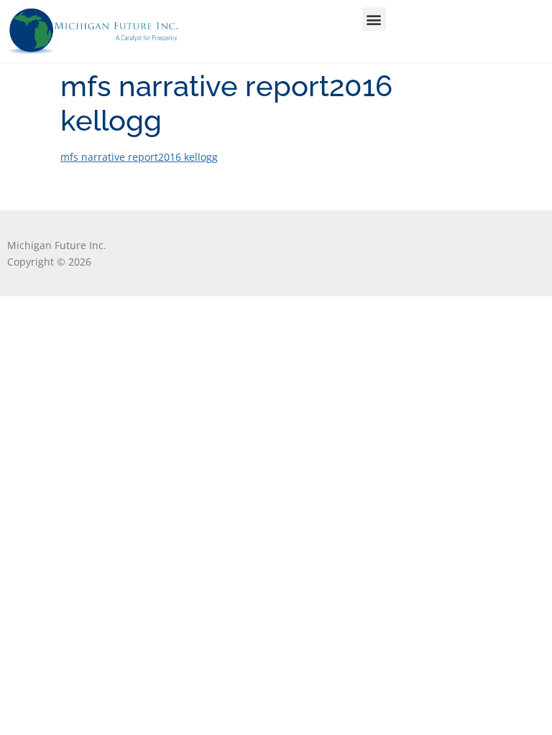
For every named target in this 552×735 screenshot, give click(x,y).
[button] (374, 19)
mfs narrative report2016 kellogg (139, 157)
